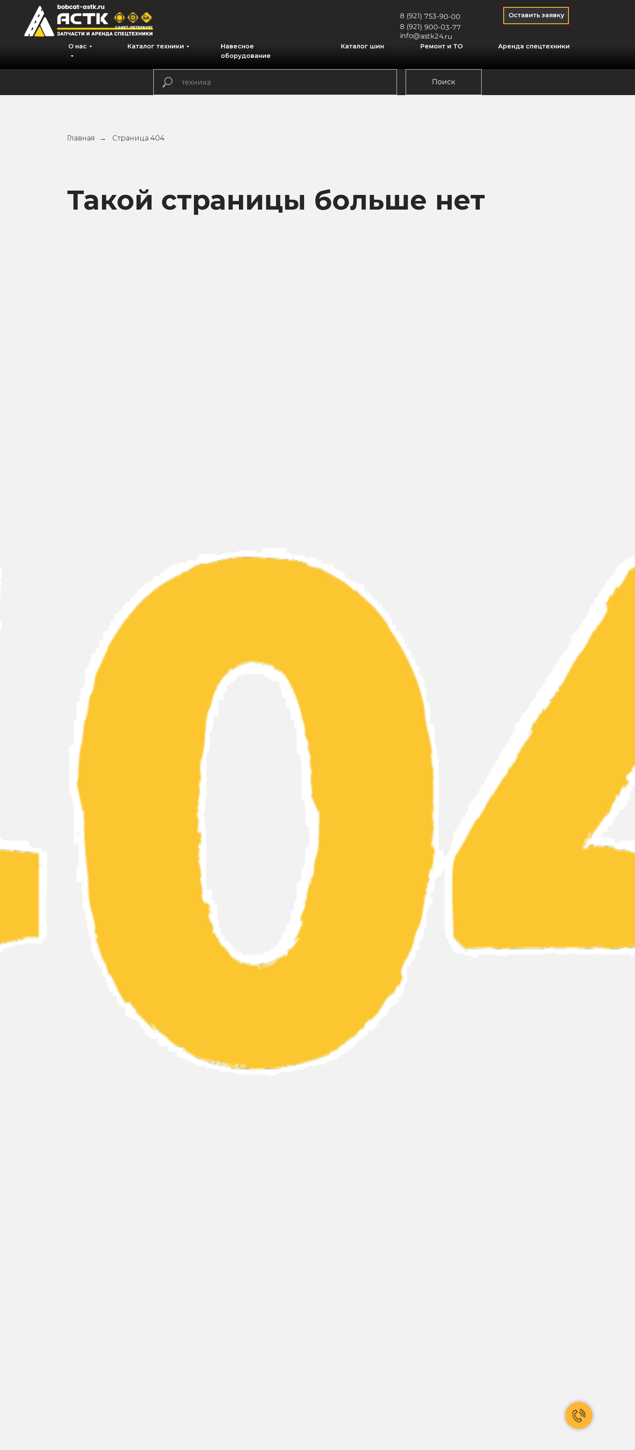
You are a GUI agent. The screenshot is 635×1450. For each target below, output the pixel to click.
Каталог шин (362, 46)
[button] (536, 15)
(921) (414, 15)
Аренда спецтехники (534, 46)
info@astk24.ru (426, 36)
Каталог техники (155, 46)
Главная (81, 138)
